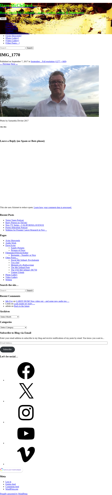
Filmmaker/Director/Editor (16, 253)
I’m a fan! (15, 262)
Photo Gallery (11, 275)
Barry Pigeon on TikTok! (16, 222)
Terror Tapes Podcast (14, 220)
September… (36, 61)
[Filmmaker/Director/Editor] (17, 33)
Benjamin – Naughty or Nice (23, 255)
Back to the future (22, 306)
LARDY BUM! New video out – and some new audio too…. (42, 301)
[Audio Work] (11, 28)
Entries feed (10, 484)
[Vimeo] (25, 464)
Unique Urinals (17, 272)
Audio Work (10, 243)
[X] (25, 401)
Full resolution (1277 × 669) (54, 61)
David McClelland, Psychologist (25, 260)
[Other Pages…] (12, 43)
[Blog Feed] (10, 23)
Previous (5, 64)
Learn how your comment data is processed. (53, 207)
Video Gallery (11, 277)
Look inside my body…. (24, 303)
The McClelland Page (20, 267)
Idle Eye (9, 301)
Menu (3, 19)
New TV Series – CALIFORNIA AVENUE (24, 225)
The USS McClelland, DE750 (24, 270)
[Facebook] (25, 380)
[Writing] (9, 31)
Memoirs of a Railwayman (22, 265)
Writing (8, 280)
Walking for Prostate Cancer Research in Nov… (26, 230)
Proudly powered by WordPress (13, 494)
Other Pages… (11, 257)
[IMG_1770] (49, 116)
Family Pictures (17, 248)
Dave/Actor (10, 245)
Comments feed (12, 486)
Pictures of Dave (18, 250)
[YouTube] (25, 443)
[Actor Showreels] (13, 36)
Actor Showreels (12, 240)
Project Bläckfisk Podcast (16, 227)
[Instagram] (25, 422)
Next (14, 64)
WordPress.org (11, 489)
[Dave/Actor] (11, 26)
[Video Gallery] (12, 40)
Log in (8, 482)
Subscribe (7, 349)
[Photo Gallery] (12, 38)
